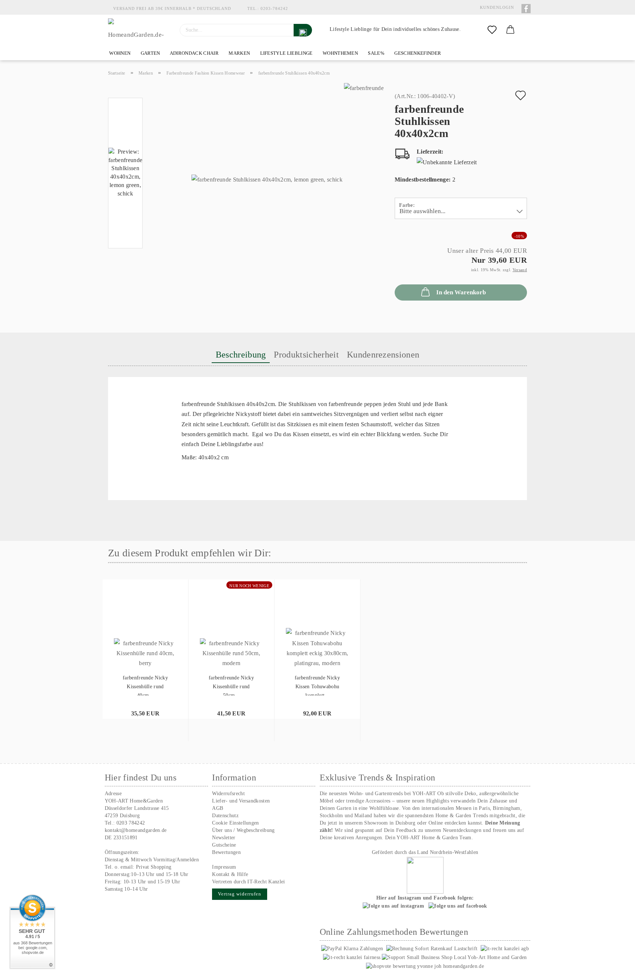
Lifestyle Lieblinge (285, 53)
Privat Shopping (154, 867)
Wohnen (119, 53)
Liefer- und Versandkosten (241, 801)
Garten (149, 53)
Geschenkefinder (417, 53)
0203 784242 (130, 823)
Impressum (224, 867)
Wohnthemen (340, 53)
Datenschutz (225, 815)
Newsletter (223, 837)
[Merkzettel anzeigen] (492, 30)
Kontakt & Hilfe (230, 874)
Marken (238, 53)
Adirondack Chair (194, 53)
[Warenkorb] (510, 30)
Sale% (375, 53)
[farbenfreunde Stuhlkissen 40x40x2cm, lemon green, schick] (266, 174)
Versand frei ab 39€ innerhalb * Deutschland (172, 8)
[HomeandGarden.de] (138, 30)
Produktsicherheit (306, 354)
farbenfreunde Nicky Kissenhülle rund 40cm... (145, 685)
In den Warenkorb (461, 292)
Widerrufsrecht (228, 793)
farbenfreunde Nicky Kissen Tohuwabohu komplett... (317, 685)
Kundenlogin (495, 7)
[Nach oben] (615, 962)
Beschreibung (241, 354)
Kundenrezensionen (383, 354)
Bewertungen (226, 852)
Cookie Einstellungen (235, 823)
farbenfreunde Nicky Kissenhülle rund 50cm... (231, 685)
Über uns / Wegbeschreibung (243, 830)
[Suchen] (303, 30)
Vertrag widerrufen (239, 894)
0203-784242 (274, 8)
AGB (217, 808)
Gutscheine (224, 845)
